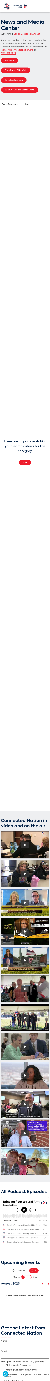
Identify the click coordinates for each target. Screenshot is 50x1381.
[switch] (25, 1277)
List (35, 1271)
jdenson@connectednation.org (17, 50)
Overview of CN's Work (16, 70)
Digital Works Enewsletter (18, 1365)
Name (4, 1341)
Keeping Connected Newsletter (21, 1370)
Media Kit (9, 60)
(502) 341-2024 (8, 53)
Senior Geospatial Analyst (27, 34)
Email (4, 1352)
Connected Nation (11, 840)
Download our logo (14, 80)
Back (25, 462)
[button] (5, 1374)
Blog (26, 104)
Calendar (21, 1271)
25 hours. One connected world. (20, 90)
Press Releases (10, 104)
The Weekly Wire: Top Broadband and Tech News (27, 1376)
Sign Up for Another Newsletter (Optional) (22, 1362)
